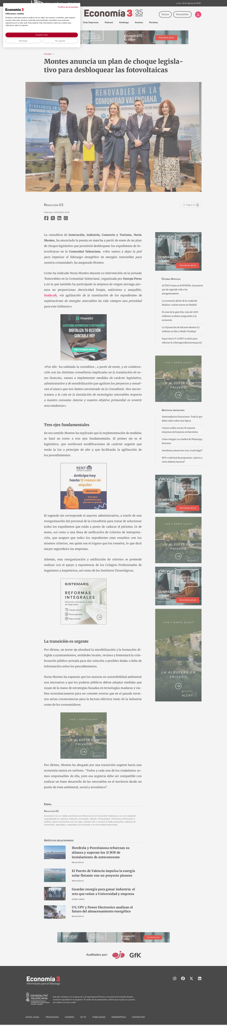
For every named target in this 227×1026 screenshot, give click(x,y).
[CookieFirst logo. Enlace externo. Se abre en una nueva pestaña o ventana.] (14, 9)
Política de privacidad (68, 7)
